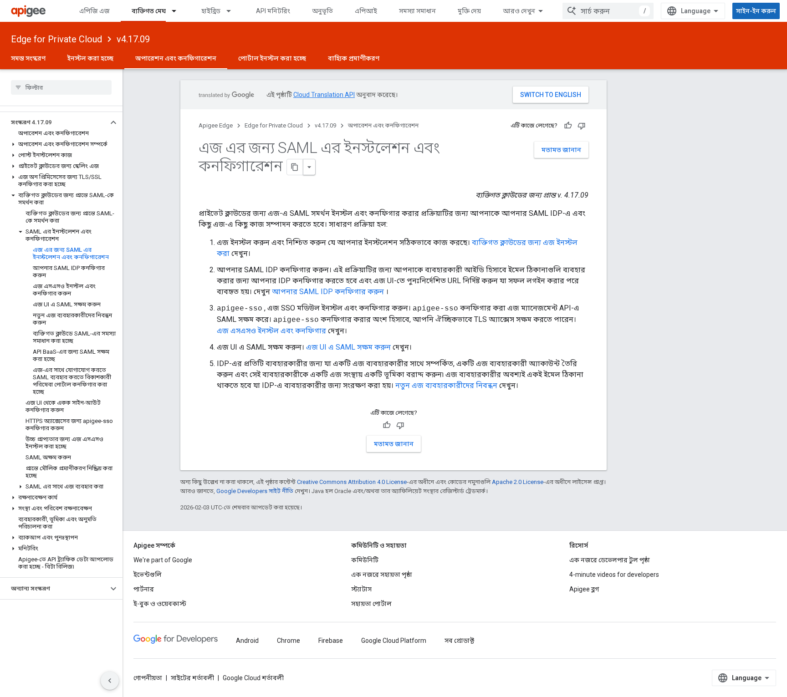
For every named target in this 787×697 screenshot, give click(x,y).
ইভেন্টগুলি (147, 574)
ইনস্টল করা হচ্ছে (90, 58)
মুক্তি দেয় (469, 11)
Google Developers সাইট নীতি (254, 491)
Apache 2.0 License (517, 481)
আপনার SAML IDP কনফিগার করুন (328, 291)
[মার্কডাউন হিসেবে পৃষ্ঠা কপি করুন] (295, 167)
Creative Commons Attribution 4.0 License (352, 481)
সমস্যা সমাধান (417, 11)
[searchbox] (61, 87)
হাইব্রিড (210, 11)
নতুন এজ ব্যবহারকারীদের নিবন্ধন (446, 385)
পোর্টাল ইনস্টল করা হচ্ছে (272, 58)
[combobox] (608, 11)
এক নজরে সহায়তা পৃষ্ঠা (381, 574)
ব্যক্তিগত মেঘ (149, 11)
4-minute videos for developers (614, 574)
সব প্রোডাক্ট (459, 640)
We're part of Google (162, 560)
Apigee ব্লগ (584, 589)
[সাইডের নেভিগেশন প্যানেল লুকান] (110, 681)
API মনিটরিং (273, 11)
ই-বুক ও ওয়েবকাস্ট (159, 603)
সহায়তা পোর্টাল (371, 603)
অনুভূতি (322, 11)
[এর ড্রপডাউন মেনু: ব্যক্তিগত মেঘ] (178, 11)
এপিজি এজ (94, 11)
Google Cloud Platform (393, 640)
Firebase (330, 640)
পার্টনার (143, 589)
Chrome (288, 640)
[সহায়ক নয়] (581, 125)
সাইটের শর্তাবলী (192, 678)
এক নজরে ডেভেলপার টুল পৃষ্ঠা (609, 560)
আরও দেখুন (519, 11)
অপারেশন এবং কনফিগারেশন (175, 58)
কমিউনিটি (364, 560)
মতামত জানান (561, 149)
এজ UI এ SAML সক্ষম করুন (348, 347)
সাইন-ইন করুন (756, 11)
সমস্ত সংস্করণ (28, 58)
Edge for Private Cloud (56, 39)
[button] (54, 122)
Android (247, 640)
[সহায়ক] (568, 125)
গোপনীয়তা (147, 678)
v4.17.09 (133, 39)
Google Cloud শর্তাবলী (253, 678)
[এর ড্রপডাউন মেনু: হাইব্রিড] (232, 11)
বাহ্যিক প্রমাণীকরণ (353, 58)
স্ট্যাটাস (361, 589)
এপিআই (366, 11)
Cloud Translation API (324, 94)
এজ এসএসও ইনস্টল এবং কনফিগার (271, 330)
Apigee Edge (216, 125)
